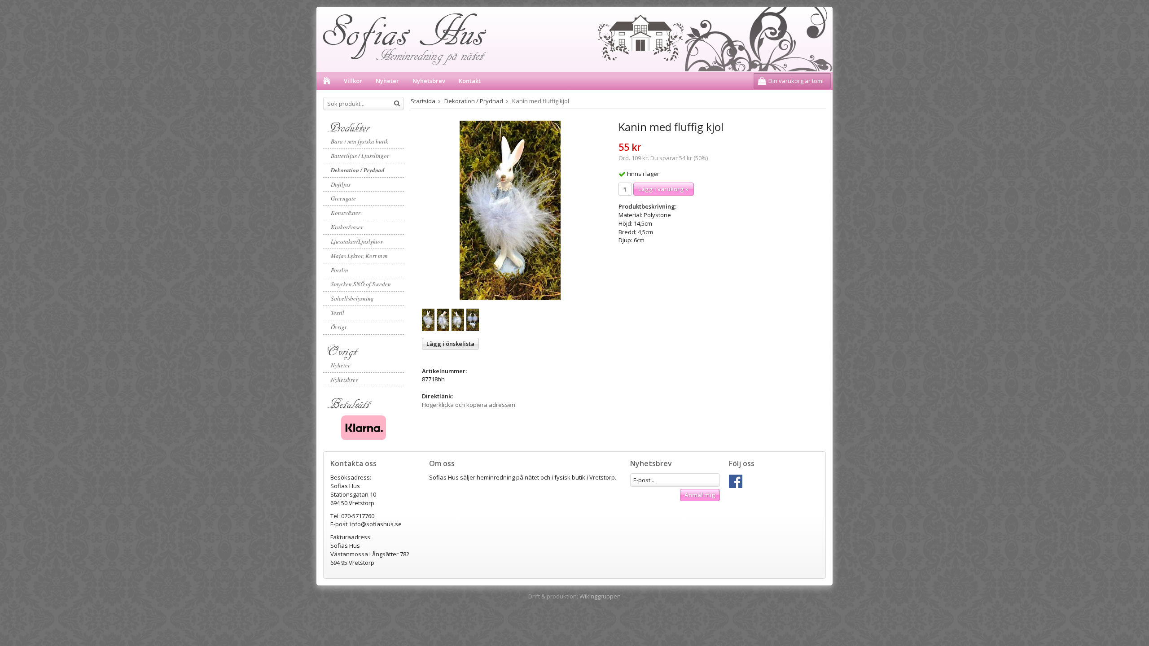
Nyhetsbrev (428, 81)
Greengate (343, 198)
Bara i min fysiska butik (359, 141)
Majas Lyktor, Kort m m (359, 256)
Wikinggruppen (600, 596)
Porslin (339, 270)
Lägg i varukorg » (663, 189)
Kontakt (470, 81)
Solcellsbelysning (352, 298)
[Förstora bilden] (510, 210)
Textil (337, 313)
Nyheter (387, 81)
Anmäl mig (699, 495)
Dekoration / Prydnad (358, 170)
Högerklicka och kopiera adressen (468, 405)
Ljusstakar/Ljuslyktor (357, 241)
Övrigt (338, 327)
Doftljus (341, 184)
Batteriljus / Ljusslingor (360, 156)
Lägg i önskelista (450, 344)
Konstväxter (345, 213)
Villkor (353, 81)
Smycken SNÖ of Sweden (361, 284)
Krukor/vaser (347, 227)
